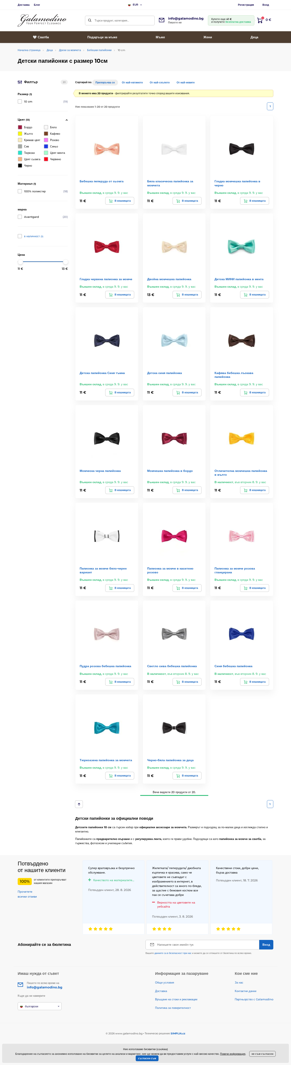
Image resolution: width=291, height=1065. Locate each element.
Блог (37, 4)
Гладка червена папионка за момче (106, 279)
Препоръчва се (105, 82)
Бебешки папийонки (99, 50)
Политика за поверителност (173, 1007)
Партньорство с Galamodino (254, 999)
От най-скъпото (160, 82)
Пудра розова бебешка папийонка (105, 666)
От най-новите (186, 82)
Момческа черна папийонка (100, 471)
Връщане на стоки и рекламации (176, 999)
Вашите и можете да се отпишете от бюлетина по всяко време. (199, 953)
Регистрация (246, 4)
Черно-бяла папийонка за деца (170, 760)
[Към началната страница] (42, 20)
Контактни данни (245, 991)
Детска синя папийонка (164, 373)
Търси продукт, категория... (112, 20)
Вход (265, 4)
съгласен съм (147, 1058)
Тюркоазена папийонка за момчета (106, 760)
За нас (239, 982)
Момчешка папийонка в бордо (170, 471)
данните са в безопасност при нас (173, 953)
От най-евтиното (132, 82)
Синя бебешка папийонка (233, 666)
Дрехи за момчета (70, 50)
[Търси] (90, 20)
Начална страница (29, 50)
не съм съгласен (262, 1053)
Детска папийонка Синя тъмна (102, 373)
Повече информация (232, 1053)
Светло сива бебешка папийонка (172, 666)
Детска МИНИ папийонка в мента (239, 279)
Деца (50, 50)
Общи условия (164, 982)
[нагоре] (79, 804)
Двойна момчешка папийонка (169, 279)
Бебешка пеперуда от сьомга (102, 181)
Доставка (24, 4)
